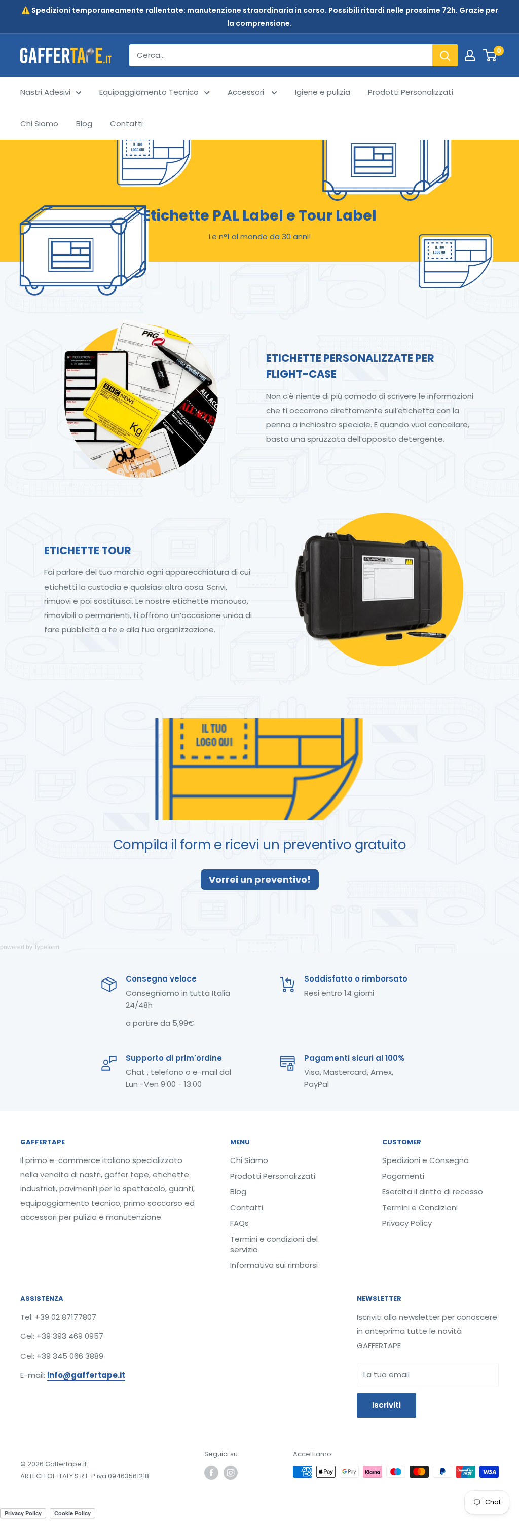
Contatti (126, 123)
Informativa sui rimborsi (274, 1265)
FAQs (239, 1223)
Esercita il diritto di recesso (432, 1191)
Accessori (247, 92)
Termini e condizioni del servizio (274, 1244)
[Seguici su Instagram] (231, 1473)
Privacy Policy (407, 1223)
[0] (490, 55)
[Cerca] (445, 55)
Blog (84, 123)
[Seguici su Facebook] (211, 1473)
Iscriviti (386, 1405)
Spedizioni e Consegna (425, 1160)
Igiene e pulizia (322, 92)
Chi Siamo (39, 123)
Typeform (46, 947)
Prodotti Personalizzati (410, 92)
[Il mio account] (470, 55)
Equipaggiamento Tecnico (149, 92)
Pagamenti (403, 1176)
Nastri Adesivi (45, 92)
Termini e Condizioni (420, 1207)
